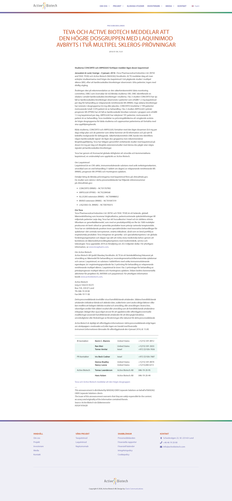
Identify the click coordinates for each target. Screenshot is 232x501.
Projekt (117, 6)
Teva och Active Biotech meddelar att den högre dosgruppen (102, 381)
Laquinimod (81, 442)
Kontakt (182, 6)
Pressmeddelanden (126, 438)
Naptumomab (82, 446)
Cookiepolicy (123, 454)
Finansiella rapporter (127, 442)
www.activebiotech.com (91, 276)
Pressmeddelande (116, 26)
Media (169, 6)
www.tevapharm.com (99, 246)
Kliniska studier (135, 6)
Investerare (153, 6)
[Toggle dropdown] (109, 6)
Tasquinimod (81, 438)
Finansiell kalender (126, 446)
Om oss (103, 6)
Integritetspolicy (125, 450)
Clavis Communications (134, 488)
